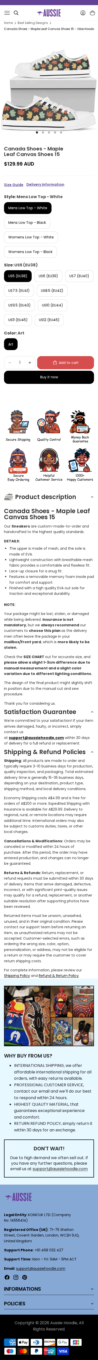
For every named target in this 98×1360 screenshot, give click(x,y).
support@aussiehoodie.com (60, 1169)
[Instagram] (16, 1277)
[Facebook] (7, 1277)
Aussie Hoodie (63, 1323)
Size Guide (13, 184)
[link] (18, 426)
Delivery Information (45, 184)
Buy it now (49, 377)
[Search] (16, 12)
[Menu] (7, 13)
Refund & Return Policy (59, 975)
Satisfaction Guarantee (40, 712)
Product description (45, 497)
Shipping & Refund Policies (45, 752)
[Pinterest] (25, 1277)
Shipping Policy (17, 975)
